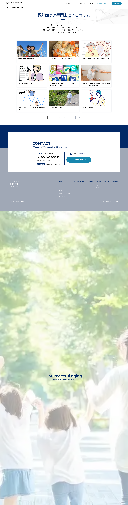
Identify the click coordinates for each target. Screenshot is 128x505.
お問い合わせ (117, 3)
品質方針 (23, 201)
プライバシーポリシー (14, 201)
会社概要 (68, 3)
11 (74, 117)
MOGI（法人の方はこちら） (65, 193)
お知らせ (86, 3)
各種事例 (81, 3)
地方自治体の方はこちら (102, 3)
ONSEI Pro (61, 185)
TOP (7, 7)
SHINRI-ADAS (62, 196)
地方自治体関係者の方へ (80, 181)
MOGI (60, 190)
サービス (73, 3)
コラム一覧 (98, 181)
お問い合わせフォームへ (78, 159)
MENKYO (61, 187)
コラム (91, 3)
